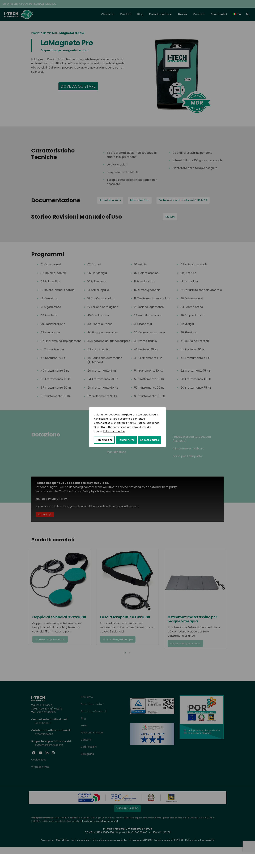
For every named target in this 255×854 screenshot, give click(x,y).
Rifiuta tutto (126, 440)
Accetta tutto (149, 440)
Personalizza (104, 440)
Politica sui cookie (114, 431)
